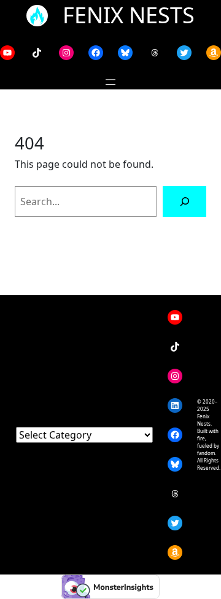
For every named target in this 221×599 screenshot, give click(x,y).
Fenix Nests (129, 15)
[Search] (184, 201)
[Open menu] (110, 82)
